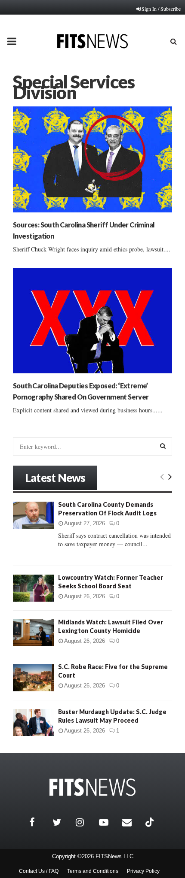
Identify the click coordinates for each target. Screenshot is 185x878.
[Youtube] (108, 822)
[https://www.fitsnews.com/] (92, 787)
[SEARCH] (163, 445)
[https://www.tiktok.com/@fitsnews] (150, 822)
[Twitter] (61, 822)
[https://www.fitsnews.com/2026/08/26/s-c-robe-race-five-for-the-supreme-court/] (33, 677)
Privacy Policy (143, 871)
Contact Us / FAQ (39, 871)
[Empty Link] (162, 476)
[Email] (131, 822)
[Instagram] (85, 822)
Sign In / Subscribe (161, 8)
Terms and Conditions (92, 871)
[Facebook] (38, 822)
